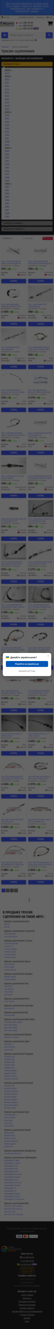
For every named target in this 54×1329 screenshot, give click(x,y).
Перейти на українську (27, 664)
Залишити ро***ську (27, 671)
